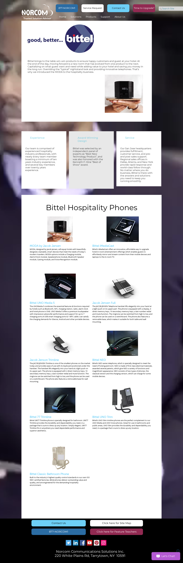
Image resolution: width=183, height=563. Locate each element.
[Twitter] (68, 543)
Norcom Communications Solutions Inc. (90, 551)
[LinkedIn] (75, 543)
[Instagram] (103, 543)
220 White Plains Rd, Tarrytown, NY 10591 (90, 556)
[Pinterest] (96, 543)
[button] (144, 8)
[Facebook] (82, 543)
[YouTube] (89, 543)
